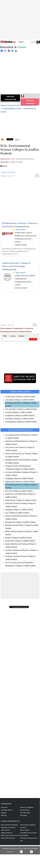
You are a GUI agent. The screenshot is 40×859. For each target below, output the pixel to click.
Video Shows (5, 830)
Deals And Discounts (8, 838)
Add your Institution (30, 101)
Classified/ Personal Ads (28, 833)
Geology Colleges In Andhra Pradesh (18, 412)
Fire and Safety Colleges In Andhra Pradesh (21, 409)
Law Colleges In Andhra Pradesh (17, 513)
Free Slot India (25, 813)
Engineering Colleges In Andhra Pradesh (20, 481)
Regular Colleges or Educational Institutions (18, 105)
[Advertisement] (20, 20)
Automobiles (24, 835)
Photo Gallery (24, 830)
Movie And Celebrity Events (10, 835)
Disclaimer (23, 815)
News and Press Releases (9, 825)
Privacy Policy (24, 810)
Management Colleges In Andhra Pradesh (20, 522)
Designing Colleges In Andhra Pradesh (19, 478)
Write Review (20, 229)
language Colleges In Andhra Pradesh (19, 509)
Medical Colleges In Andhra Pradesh (18, 538)
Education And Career (8, 827)
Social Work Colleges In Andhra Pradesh (20, 541)
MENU (4, 166)
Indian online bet (6, 833)
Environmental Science (12, 109)
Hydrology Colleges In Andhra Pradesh (19, 418)
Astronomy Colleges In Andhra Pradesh (19, 400)
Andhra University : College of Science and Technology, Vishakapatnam (16, 266)
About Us (4, 807)
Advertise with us (7, 810)
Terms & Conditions (26, 807)
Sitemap (4, 815)
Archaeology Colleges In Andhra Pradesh (20, 396)
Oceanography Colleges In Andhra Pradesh (21, 422)
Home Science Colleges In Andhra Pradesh (20, 500)
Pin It (17, 140)
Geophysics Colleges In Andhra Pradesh (19, 415)
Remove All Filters (8, 172)
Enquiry (3, 813)
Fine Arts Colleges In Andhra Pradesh (19, 491)
